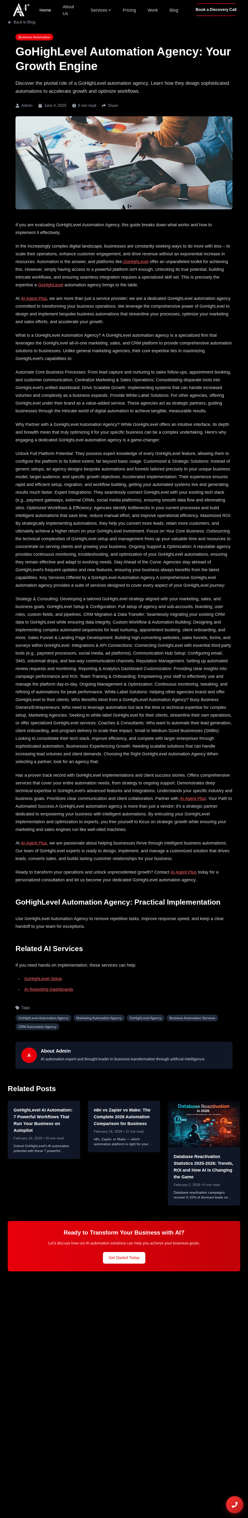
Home (45, 10)
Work (153, 10)
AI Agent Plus (34, 298)
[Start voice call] (234, 1504)
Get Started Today (124, 1258)
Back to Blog (24, 22)
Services (99, 10)
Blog (174, 10)
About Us (68, 10)
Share (113, 105)
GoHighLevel (135, 261)
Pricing (129, 10)
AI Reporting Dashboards (48, 989)
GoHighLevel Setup (43, 978)
